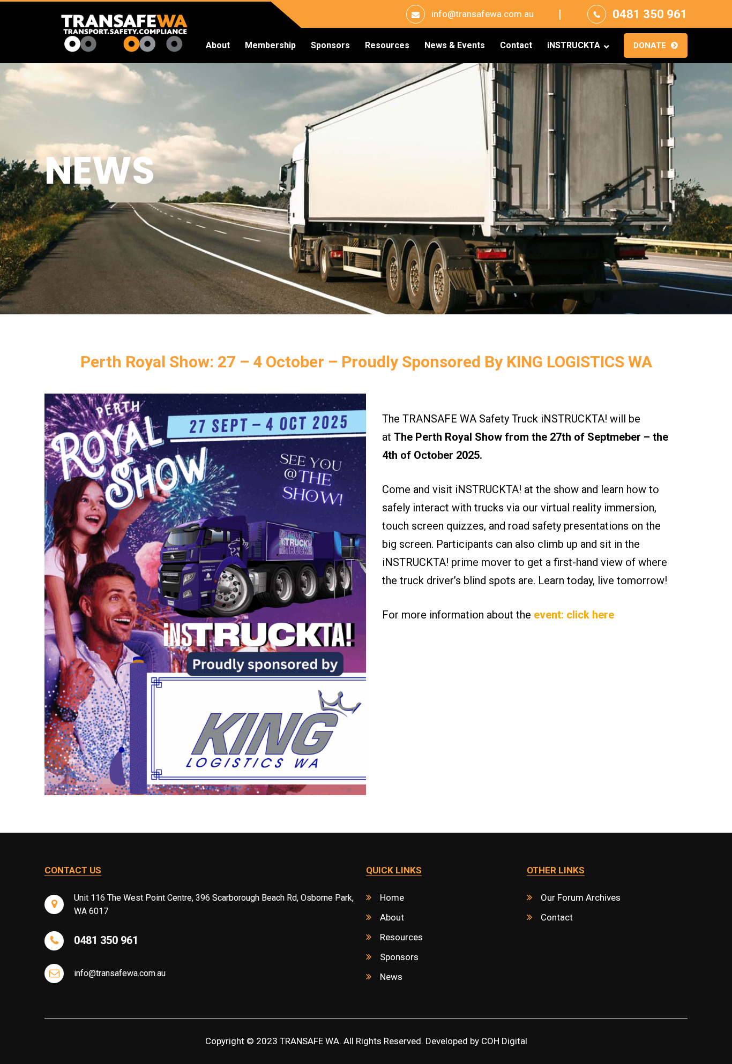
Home (392, 897)
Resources (387, 45)
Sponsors (330, 45)
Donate (649, 45)
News (391, 976)
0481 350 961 (650, 14)
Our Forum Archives (581, 897)
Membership (270, 45)
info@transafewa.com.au (482, 14)
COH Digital (504, 1041)
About (218, 45)
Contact (516, 45)
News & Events (454, 45)
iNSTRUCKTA (573, 45)
